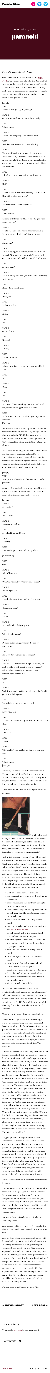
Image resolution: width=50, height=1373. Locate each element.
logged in (18, 1330)
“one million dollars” (19, 930)
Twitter (44, 1368)
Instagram (34, 1368)
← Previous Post (13, 1305)
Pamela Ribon (11, 4)
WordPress (7, 1368)
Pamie (16, 29)
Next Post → (40, 1305)
